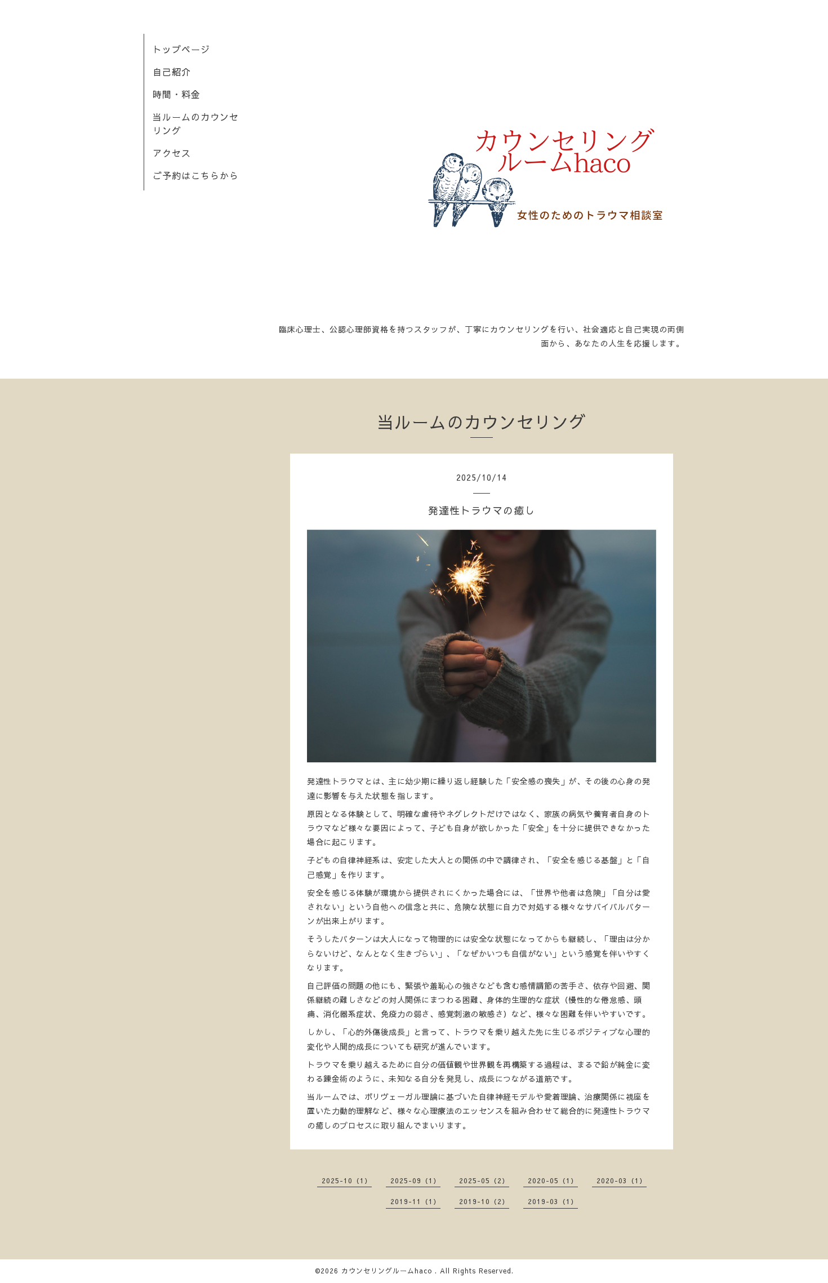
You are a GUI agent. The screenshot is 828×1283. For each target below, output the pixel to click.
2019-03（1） (553, 1201)
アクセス (172, 152)
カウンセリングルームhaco (388, 1270)
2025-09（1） (415, 1180)
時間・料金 (177, 94)
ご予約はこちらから (196, 175)
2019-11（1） (415, 1201)
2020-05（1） (553, 1180)
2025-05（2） (484, 1180)
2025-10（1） (347, 1180)
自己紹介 (172, 71)
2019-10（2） (484, 1201)
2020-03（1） (621, 1180)
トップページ (181, 49)
